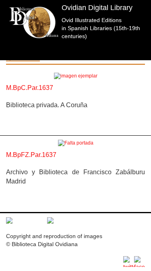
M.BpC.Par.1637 (29, 87)
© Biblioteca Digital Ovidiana (42, 244)
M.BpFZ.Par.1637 (31, 154)
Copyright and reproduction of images (54, 236)
